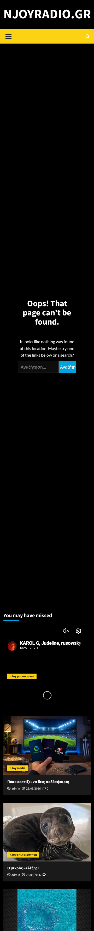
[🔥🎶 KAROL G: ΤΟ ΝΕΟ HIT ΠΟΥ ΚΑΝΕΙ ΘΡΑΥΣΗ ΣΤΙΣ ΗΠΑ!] (47, 654)
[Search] (87, 36)
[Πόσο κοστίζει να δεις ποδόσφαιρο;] (47, 745)
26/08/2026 (33, 788)
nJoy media (17, 768)
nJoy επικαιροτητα (23, 855)
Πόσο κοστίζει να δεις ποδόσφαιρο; (38, 782)
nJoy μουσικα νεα (22, 676)
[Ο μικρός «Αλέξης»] (47, 832)
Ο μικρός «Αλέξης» (23, 868)
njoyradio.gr (47, 14)
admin (15, 788)
